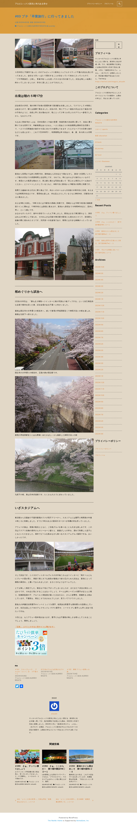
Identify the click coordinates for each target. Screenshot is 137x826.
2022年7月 (99, 415)
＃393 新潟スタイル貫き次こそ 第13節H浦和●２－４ (108, 232)
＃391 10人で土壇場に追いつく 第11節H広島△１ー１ (108, 251)
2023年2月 (99, 370)
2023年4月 (99, 357)
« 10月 (97, 200)
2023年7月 (99, 337)
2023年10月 (99, 318)
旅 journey (51, 26)
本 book (98, 142)
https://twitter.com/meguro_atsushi (110, 82)
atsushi (54, 714)
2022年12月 (99, 382)
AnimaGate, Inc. (82, 821)
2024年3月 (99, 286)
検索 (96, 40)
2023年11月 (99, 312)
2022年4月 (99, 434)
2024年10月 (99, 267)
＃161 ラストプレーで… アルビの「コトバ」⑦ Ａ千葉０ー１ (26, 672)
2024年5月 (99, 273)
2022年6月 (99, 421)
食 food (98, 155)
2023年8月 (99, 331)
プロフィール (108, 4)
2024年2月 (99, 293)
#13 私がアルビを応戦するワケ (52, 669)
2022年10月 (99, 395)
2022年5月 (99, 427)
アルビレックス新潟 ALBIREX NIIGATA (31, 26)
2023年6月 (99, 344)
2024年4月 (99, 280)
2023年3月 (99, 363)
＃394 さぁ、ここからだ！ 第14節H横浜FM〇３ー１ (108, 223)
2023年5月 (99, 350)
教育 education (101, 136)
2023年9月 (99, 325)
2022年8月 (99, 408)
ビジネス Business (102, 161)
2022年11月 (99, 389)
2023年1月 (99, 376)
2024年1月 (99, 299)
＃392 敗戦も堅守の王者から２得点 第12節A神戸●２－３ (108, 242)
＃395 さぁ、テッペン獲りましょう (108, 214)
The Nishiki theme (55, 821)
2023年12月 (99, 305)
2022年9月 (99, 402)
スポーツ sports (101, 129)
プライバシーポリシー (94, 4)
